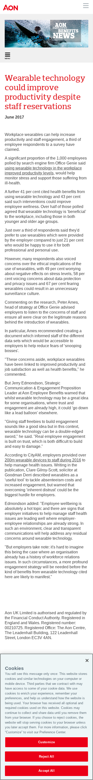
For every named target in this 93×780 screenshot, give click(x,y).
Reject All (46, 756)
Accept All (46, 771)
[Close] (87, 660)
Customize (46, 742)
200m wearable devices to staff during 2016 (43, 460)
